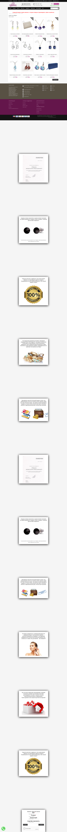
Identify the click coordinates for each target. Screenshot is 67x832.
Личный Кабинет (38, 108)
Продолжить (55, 79)
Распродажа (38, 8)
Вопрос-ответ (11, 104)
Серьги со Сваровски (14, 13)
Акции (37, 104)
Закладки (37, 111)
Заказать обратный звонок (54, 5)
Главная (10, 13)
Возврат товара (25, 105)
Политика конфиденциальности (13, 108)
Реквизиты (24, 104)
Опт (43, 8)
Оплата (10, 105)
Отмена (25, 824)
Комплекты (33, 8)
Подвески (27, 8)
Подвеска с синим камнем (40, 54)
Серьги (18, 8)
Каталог (10, 8)
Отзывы (37, 105)
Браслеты (22, 8)
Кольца (14, 8)
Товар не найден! (20, 13)
